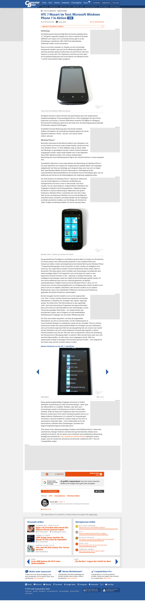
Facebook (58, 584)
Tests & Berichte (50, 11)
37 (42, 542)
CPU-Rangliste (115, 6)
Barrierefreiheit (74, 591)
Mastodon (94, 584)
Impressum (28, 591)
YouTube (111, 584)
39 (42, 532)
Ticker (44, 3)
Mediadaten (42, 591)
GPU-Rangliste (104, 6)
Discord (38, 584)
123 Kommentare (50, 491)
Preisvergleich (76, 3)
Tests (50, 3)
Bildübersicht (47, 509)
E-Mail (60, 502)
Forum (85, 3)
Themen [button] (57, 3)
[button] (116, 3)
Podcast (45, 6)
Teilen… (100, 491)
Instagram (83, 584)
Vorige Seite (45, 474)
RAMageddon (54, 6)
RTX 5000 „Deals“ (66, 6)
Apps (94, 474)
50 (42, 552)
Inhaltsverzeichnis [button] (53, 26)
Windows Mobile (74, 496)
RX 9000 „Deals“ (79, 6)
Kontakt (35, 591)
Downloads (65, 3)
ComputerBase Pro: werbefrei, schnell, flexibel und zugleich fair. (70, 514)
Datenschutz (28, 593)
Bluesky (48, 584)
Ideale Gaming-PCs (91, 6)
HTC (51, 496)
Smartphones (62, 11)
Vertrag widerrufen (52, 591)
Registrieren (106, 3)
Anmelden (96, 3)
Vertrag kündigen (64, 591)
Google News (70, 584)
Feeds (29, 584)
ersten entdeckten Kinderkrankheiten (73, 436)
